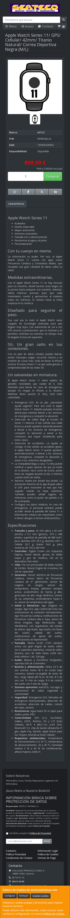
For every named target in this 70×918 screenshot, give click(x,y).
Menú (12, 26)
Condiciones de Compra (19, 857)
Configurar (10, 895)
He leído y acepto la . (30, 833)
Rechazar (23, 895)
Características (16, 203)
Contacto (47, 26)
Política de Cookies (53, 913)
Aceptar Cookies (41, 895)
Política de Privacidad (41, 826)
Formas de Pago (47, 857)
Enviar (47, 841)
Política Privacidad (16, 854)
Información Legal (48, 850)
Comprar (52, 176)
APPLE (41, 132)
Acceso (28, 26)
